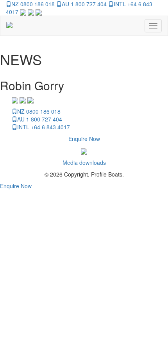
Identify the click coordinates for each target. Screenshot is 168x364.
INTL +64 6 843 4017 (43, 127)
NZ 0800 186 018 (33, 4)
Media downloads (84, 162)
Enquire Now (84, 139)
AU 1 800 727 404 (84, 4)
